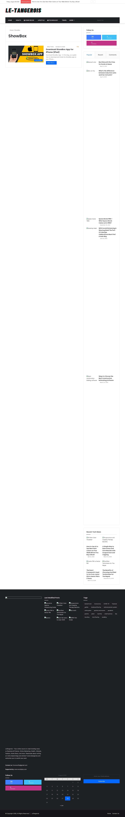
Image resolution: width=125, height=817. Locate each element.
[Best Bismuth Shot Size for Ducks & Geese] (92, 64)
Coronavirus (97, 604)
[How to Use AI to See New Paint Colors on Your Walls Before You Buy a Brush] (94, 541)
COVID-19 (106, 604)
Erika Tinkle (50, 46)
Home (10, 20)
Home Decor (29, 20)
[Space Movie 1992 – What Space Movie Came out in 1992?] (92, 221)
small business (108, 614)
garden (86, 607)
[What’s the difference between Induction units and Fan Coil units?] (92, 143)
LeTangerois (35, 813)
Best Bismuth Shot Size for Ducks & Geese (107, 63)
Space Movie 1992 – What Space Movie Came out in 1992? (106, 221)
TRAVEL (64, 20)
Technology (53, 20)
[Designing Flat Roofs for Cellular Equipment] (75, 612)
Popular (89, 55)
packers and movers (99, 610)
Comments (113, 55)
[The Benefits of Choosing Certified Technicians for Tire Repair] (109, 564)
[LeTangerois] (23, 10)
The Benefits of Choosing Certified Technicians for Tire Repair (109, 573)
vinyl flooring (95, 617)
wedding (104, 617)
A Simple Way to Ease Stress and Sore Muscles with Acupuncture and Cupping (108, 550)
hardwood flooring (96, 607)
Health (18, 20)
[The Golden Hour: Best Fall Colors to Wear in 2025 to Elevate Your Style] (62, 620)
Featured (114, 604)
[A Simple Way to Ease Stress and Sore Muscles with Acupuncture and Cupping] (109, 541)
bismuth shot (88, 604)
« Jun (61, 805)
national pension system (110, 607)
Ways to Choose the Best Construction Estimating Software (106, 378)
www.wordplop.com (20, 769)
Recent (100, 55)
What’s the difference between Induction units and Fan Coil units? (107, 73)
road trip (99, 614)
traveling (87, 617)
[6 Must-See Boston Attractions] (50, 690)
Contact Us (115, 813)
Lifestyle (41, 20)
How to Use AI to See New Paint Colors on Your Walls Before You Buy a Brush (92, 550)
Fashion (7, 753)
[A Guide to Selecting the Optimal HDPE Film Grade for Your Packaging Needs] (75, 620)
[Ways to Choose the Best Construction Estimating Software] (92, 448)
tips (116, 614)
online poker (88, 610)
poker (93, 614)
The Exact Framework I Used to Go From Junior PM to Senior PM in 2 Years (93, 574)
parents (87, 614)
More (71, 20)
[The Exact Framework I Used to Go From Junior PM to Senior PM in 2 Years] (94, 564)
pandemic (110, 610)
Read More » (51, 63)
